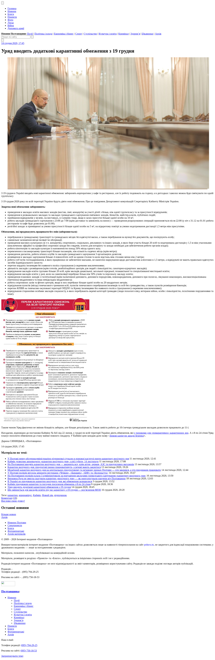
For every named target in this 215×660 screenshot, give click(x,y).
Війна (11, 25)
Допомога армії (16, 28)
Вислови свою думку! (13, 501)
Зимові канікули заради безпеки (127, 435)
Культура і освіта (108, 33)
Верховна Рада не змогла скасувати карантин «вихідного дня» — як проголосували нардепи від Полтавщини (67, 478)
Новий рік (47, 495)
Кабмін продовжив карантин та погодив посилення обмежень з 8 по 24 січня (49, 484)
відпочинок (60, 495)
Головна (12, 8)
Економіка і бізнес (64, 33)
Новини (12, 11)
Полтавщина (10, 591)
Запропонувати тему (12, 656)
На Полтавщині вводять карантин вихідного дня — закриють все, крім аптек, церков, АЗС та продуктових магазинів (71, 464)
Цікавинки (147, 33)
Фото (10, 19)
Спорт (78, 33)
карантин (13, 495)
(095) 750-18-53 (28, 650)
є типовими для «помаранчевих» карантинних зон (161, 433)
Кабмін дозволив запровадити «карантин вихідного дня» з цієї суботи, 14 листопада (53, 461)
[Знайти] (32, 37)
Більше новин (8, 514)
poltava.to (149, 544)
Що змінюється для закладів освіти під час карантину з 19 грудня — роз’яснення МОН (54, 490)
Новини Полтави (17, 522)
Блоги (11, 14)
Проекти (12, 17)
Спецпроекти (15, 525)
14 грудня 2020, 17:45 (12, 43)
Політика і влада (43, 33)
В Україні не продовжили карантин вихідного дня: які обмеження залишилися (50, 481)
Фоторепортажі (16, 531)
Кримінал (123, 33)
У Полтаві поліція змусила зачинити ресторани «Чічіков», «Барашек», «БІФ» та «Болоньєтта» (58, 472)
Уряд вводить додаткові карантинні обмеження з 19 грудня (39, 487)
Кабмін (37, 495)
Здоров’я (135, 33)
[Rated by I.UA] (8, 585)
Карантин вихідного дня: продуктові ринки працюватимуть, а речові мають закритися (54, 467)
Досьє (11, 22)
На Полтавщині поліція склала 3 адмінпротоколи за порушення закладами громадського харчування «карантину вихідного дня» (77, 475)
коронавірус (25, 495)
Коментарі (6, 498)
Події (30, 33)
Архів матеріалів (16, 534)
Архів (158, 33)
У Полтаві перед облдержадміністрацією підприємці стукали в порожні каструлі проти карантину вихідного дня (68, 458)
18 (15, 498)
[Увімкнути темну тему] (2, 3)
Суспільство (90, 33)
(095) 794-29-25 (29, 645)
